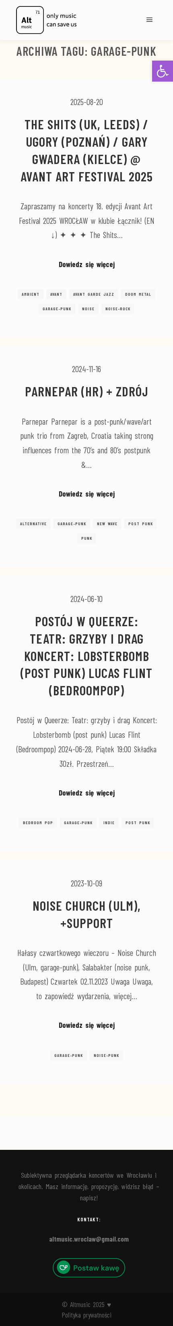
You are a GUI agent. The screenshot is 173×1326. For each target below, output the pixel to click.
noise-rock (117, 308)
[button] (162, 71)
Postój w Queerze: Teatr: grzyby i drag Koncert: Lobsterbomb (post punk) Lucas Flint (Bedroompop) (86, 655)
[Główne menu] (149, 20)
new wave (107, 523)
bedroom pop (38, 822)
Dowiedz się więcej (87, 264)
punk (86, 538)
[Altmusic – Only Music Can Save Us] (46, 20)
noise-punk (106, 1055)
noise (88, 308)
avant (56, 294)
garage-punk (57, 308)
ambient (30, 294)
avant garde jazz (93, 294)
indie (109, 822)
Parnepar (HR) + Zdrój (86, 391)
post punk (140, 523)
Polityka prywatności (86, 1315)
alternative (33, 523)
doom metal (138, 294)
